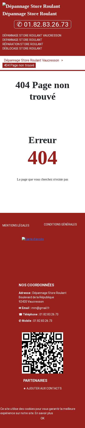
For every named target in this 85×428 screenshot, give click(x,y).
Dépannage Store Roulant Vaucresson (31, 35)
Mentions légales (15, 225)
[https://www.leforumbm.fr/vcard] (42, 353)
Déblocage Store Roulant (22, 48)
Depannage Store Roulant (22, 39)
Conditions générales (60, 224)
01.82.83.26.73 (48, 314)
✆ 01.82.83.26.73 (42, 24)
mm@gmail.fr (40, 308)
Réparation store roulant (22, 44)
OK (42, 418)
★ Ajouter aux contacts (42, 388)
